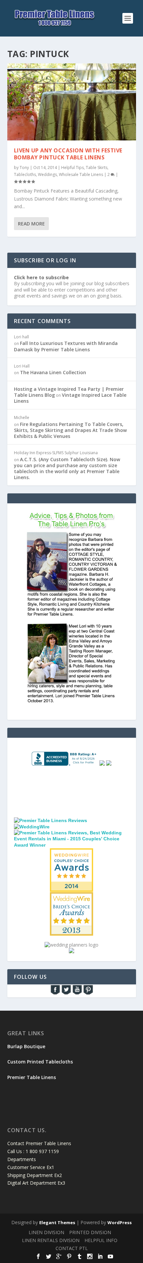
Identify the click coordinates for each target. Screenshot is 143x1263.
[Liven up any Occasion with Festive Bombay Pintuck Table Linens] (71, 101)
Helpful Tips (72, 167)
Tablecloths (25, 174)
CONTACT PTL (72, 1248)
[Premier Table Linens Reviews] (50, 820)
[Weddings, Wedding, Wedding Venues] (71, 783)
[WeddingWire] (32, 826)
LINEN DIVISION (46, 1232)
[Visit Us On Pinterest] (87, 993)
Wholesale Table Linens (81, 174)
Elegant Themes (57, 1222)
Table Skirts (96, 167)
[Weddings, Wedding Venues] (71, 853)
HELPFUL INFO (100, 1240)
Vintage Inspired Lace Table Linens (70, 398)
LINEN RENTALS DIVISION (50, 1240)
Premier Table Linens (31, 1077)
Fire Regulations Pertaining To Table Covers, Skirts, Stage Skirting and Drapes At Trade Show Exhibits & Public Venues (70, 430)
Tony (24, 167)
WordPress (119, 1222)
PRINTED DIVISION (90, 1232)
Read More (31, 223)
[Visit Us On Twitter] (66, 993)
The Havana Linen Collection (53, 372)
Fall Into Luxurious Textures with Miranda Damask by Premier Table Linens (66, 346)
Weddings (47, 174)
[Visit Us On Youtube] (77, 993)
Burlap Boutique (26, 1046)
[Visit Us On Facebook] (55, 993)
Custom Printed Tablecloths (40, 1061)
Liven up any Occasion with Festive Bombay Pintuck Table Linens (68, 154)
